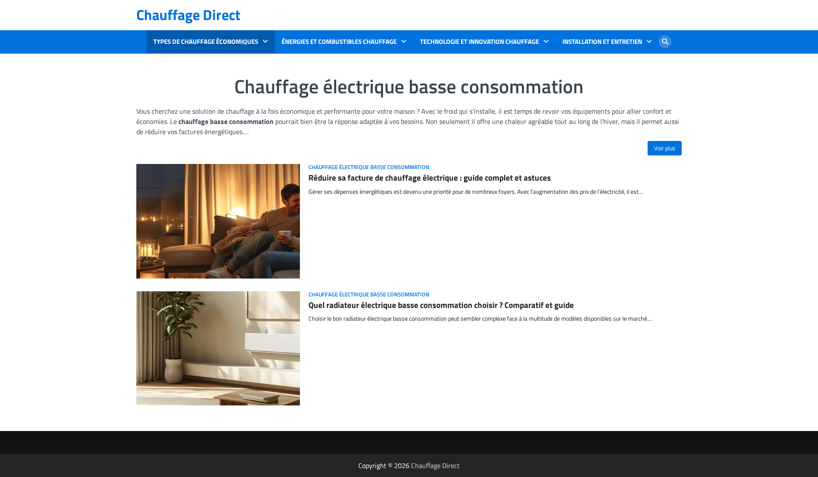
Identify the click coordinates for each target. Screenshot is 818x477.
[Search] (665, 41)
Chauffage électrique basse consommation (368, 167)
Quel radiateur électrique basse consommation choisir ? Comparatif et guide (441, 305)
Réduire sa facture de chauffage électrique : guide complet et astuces (429, 177)
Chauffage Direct (188, 15)
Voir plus (664, 148)
